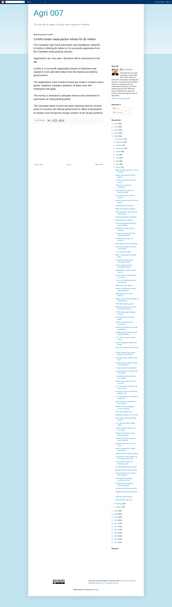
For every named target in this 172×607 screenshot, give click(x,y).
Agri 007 (48, 12)
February (119, 504)
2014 (116, 533)
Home (69, 165)
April (118, 164)
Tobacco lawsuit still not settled (127, 454)
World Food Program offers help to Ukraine (125, 434)
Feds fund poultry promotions (126, 217)
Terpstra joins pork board (125, 206)
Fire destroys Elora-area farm (126, 488)
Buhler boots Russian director (126, 470)
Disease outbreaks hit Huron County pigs (126, 248)
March (118, 167)
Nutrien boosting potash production (124, 323)
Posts (117, 108)
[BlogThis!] (55, 120)
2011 (116, 542)
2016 (116, 527)
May (117, 161)
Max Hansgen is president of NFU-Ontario (126, 402)
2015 (116, 530)
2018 (116, 520)
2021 (116, 511)
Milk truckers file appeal (124, 285)
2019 (116, 517)
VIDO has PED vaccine (124, 497)
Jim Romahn (127, 69)
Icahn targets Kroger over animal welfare (125, 191)
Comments (119, 113)
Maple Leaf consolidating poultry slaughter (125, 407)
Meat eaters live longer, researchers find (124, 479)
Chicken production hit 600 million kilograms (125, 234)
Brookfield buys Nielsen (124, 220)
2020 (116, 514)
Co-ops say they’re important (126, 368)
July (117, 155)
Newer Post (38, 165)
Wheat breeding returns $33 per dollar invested (126, 308)
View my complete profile (121, 99)
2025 (116, 127)
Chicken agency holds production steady (124, 266)
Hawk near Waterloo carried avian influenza (126, 289)
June (118, 158)
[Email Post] (48, 120)
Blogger (96, 590)
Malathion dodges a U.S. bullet (127, 415)
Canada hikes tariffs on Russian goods (124, 463)
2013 (116, 536)
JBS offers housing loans (125, 304)
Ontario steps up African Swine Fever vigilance (127, 364)
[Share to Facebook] (60, 120)
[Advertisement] (68, 143)
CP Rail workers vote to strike (126, 467)
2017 (116, 523)
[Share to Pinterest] (63, 120)
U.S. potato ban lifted (123, 252)
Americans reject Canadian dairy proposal (125, 439)
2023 (116, 133)
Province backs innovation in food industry (126, 474)
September (120, 148)
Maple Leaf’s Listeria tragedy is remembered (127, 300)
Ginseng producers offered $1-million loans (127, 392)
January (119, 507)
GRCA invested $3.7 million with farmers (126, 449)
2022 (116, 136)
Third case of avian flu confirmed (124, 186)
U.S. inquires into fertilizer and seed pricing (126, 387)
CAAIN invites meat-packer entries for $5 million (125, 354)
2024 (116, 130)
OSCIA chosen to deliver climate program (124, 484)
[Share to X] (58, 120)
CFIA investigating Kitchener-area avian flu (126, 224)
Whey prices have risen (124, 500)
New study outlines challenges (127, 244)
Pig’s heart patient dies (124, 412)
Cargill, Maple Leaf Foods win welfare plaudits (126, 333)
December (120, 139)
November (120, 142)
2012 (116, 539)
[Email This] (53, 120)
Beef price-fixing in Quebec (125, 209)
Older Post (99, 165)
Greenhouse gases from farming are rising (124, 261)
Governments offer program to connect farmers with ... (126, 458)
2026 (116, 124)
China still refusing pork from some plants (126, 281)
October (119, 145)
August (118, 151)
